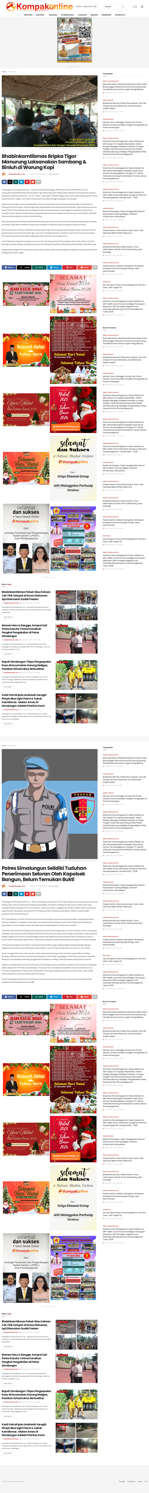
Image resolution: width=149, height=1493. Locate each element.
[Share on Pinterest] (27, 182)
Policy (140, 1481)
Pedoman (131, 1481)
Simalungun (12, 72)
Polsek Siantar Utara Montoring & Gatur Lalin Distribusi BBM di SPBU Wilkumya (123, 231)
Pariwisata (120, 15)
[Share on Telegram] (21, 182)
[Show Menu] (142, 6)
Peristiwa (28, 15)
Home (4, 72)
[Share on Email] (32, 182)
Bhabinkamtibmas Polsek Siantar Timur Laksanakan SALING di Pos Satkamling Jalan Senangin (122, 249)
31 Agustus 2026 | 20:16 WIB (113, 201)
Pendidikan (106, 15)
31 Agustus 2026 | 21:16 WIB (30, 603)
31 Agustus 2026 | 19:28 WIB (113, 291)
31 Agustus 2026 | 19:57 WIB (113, 236)
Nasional (53, 15)
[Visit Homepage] (39, 6)
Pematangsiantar (110, 81)
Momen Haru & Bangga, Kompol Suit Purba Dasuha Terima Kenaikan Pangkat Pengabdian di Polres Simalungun (24, 631)
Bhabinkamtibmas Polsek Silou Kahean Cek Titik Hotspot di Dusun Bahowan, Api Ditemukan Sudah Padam (26, 595)
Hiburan (94, 15)
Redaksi (122, 1481)
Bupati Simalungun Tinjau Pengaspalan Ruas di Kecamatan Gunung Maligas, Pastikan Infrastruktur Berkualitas (26, 665)
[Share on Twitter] (10, 182)
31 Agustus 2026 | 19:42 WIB (113, 274)
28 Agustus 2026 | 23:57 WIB (30, 710)
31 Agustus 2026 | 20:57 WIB (30, 640)
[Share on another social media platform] (38, 182)
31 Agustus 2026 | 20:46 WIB (113, 157)
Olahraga (82, 15)
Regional (40, 15)
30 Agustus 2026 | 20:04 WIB (114, 315)
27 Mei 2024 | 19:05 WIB (37, 174)
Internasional (67, 15)
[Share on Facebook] (4, 182)
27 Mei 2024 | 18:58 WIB (37, 886)
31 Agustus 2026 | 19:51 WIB (113, 255)
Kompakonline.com (17, 174)
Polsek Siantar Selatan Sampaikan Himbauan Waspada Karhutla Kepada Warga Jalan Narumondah (123, 268)
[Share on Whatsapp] (15, 182)
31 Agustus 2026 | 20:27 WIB (113, 182)
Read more (9, 617)
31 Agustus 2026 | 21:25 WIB (113, 93)
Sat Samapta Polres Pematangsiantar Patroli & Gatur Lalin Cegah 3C (124, 286)
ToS (145, 1481)
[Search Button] (123, 6)
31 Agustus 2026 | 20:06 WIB (30, 673)
